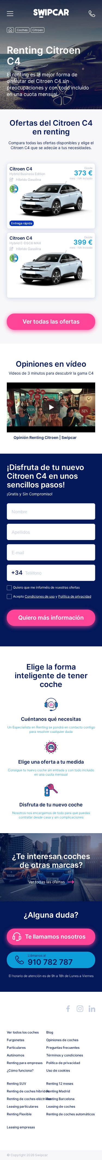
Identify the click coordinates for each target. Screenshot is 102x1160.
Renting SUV (16, 1083)
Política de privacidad (74, 596)
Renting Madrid (58, 1091)
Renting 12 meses (59, 1083)
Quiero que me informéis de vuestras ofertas (46, 587)
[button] (51, 16)
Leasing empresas (21, 1127)
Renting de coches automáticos (64, 1114)
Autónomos (15, 1055)
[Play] (51, 407)
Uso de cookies (58, 1070)
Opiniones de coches (62, 1040)
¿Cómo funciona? (20, 1070)
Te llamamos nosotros (55, 936)
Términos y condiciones (64, 1055)
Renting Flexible (19, 1114)
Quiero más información (51, 617)
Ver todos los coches (23, 1032)
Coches (22, 30)
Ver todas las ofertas (51, 321)
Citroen (37, 30)
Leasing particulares (22, 1106)
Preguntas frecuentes (62, 1047)
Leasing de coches (60, 1106)
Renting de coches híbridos (24, 1091)
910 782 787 (92, 13)
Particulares (16, 1047)
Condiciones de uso (40, 596)
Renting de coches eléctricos (24, 1099)
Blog (49, 1032)
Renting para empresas (24, 1063)
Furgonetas (15, 1040)
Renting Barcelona (60, 1099)
